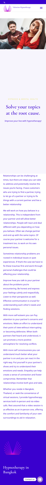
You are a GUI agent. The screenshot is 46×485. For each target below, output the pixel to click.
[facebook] (35, 2)
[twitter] (38, 2)
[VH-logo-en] (12, 441)
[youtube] (42, 2)
